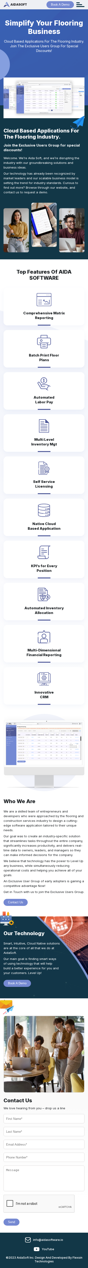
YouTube (48, 1249)
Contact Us (15, 902)
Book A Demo (60, 4)
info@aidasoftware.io (48, 1240)
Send (11, 1222)
